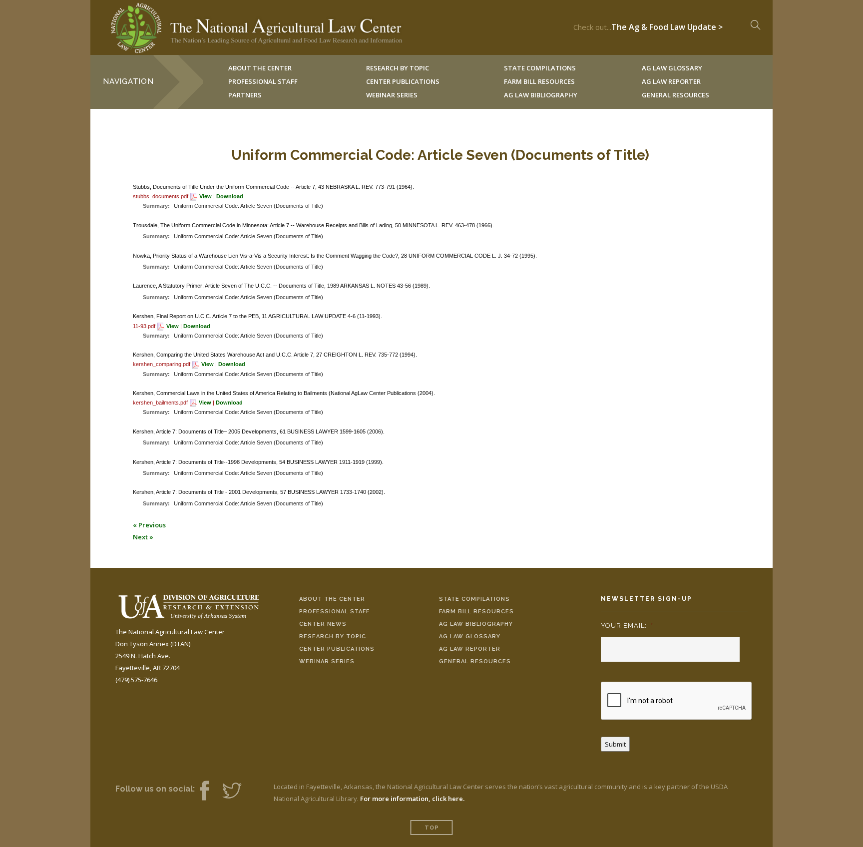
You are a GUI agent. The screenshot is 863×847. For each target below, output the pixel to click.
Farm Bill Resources (476, 611)
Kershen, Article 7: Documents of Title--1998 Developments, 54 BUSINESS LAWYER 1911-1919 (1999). (258, 462)
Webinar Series (392, 94)
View (205, 196)
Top (432, 828)
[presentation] (677, 701)
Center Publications (337, 649)
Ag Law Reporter (469, 649)
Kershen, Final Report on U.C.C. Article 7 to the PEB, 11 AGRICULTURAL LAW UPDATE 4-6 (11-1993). (257, 316)
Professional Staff (263, 81)
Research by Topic (332, 636)
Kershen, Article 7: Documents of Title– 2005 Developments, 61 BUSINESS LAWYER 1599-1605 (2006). (259, 431)
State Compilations (474, 599)
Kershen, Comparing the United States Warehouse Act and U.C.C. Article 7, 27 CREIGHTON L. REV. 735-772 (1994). (275, 355)
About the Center (332, 599)
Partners (245, 94)
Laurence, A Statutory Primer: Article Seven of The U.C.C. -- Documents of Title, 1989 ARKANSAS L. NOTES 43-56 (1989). (281, 286)
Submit (615, 744)
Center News (323, 624)
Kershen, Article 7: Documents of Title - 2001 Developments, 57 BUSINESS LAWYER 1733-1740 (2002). (259, 492)
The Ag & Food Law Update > (667, 24)
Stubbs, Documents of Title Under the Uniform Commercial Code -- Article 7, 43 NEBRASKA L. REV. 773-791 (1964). (273, 187)
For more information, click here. (412, 798)
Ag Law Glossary (469, 636)
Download (229, 196)
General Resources (675, 94)
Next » (143, 536)
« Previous (149, 524)
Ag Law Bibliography (540, 94)
